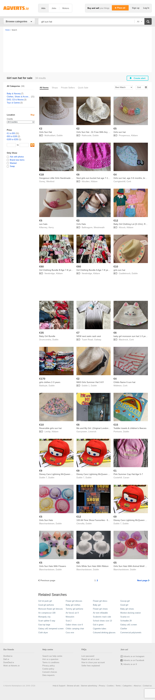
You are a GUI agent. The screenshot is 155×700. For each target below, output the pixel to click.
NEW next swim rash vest (88, 336)
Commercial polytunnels (130, 632)
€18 (41, 174)
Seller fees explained (90, 665)
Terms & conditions (50, 662)
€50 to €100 (12, 136)
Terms (118, 686)
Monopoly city (44, 617)
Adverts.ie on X (130, 664)
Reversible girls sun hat (50, 428)
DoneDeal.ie (8, 662)
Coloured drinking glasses (104, 632)
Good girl (124, 605)
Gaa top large (44, 625)
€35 (41, 332)
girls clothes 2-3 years (49, 382)
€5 (115, 128)
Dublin (60, 135)
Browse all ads (73, 686)
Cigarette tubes (99, 628)
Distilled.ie (7, 656)
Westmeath (99, 227)
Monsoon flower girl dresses (50, 609)
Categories (127, 686)
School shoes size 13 (102, 621)
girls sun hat (119, 270)
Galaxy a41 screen (128, 625)
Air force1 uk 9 (72, 613)
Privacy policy (48, 665)
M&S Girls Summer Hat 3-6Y (90, 382)
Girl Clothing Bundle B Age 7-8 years (56, 270)
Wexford (50, 181)
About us (137, 686)
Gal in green (98, 625)
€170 (42, 378)
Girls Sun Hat (45, 132)
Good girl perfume (46, 605)
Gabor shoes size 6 (74, 625)
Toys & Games (13, 103)
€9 (40, 470)
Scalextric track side (102, 617)
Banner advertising (89, 686)
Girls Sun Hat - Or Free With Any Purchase (96, 132)
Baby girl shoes (127, 609)
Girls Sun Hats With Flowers (52, 566)
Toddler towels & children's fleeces (130, 428)
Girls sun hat (120, 132)
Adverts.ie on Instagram (133, 656)
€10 (116, 266)
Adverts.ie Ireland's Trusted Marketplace (19, 8)
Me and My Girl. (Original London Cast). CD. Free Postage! (104, 428)
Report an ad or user (90, 659)
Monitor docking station (130, 613)
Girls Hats (81, 224)
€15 (116, 424)
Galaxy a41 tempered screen (51, 628)
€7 (77, 332)
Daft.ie (6, 659)
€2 (40, 128)
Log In (146, 8)
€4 (115, 174)
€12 (116, 220)
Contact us (147, 686)
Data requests (48, 675)
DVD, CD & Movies (15, 100)
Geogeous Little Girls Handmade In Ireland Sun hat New (66, 178)
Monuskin (70, 617)
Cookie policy (48, 669)
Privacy (102, 686)
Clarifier (123, 628)
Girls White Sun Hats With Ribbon (92, 566)
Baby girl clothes (73, 605)
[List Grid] (140, 87)
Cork (129, 181)
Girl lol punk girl (45, 601)
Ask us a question (50, 659)
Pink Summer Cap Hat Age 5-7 (128, 474)
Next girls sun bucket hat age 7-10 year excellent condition (104, 178)
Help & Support (59, 686)
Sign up (136, 8)
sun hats (43, 224)
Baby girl (97, 605)
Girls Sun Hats (46, 520)
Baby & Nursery (14, 93)
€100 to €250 (12, 139)
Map (33, 115)
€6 (77, 174)
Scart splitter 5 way (46, 621)
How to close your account (93, 662)
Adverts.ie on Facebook (133, 660)
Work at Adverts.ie (11, 665)
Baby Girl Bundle (47, 336)
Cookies (110, 686)
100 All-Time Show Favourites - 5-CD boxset (97, 520)
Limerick (92, 431)
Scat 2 (68, 621)
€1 (115, 470)
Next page (142, 580)
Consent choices (49, 672)
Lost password (87, 656)
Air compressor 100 (46, 613)
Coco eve (70, 632)
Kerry (51, 227)
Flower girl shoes (100, 609)
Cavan (126, 477)
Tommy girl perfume (74, 609)
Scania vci (125, 617)
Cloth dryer (43, 632)
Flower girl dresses (74, 601)
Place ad (121, 8)
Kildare (134, 135)
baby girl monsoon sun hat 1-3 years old (133, 336)
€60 (41, 266)
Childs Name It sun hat (124, 382)
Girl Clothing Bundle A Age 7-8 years (93, 270)
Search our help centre (52, 656)
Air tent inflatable (100, 613)
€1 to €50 (11, 133)
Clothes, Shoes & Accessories (19, 96)
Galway (97, 339)
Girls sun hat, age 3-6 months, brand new (133, 178)
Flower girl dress (100, 601)
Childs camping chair (75, 628)
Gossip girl (125, 601)
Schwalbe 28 (126, 621)
